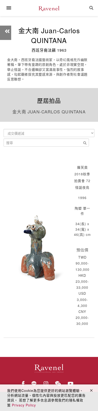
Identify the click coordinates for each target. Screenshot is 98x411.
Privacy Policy (24, 405)
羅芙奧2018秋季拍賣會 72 (82, 174)
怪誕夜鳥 (82, 187)
